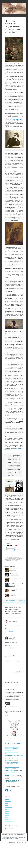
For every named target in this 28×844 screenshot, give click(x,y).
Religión (6, 819)
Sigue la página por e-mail (11, 689)
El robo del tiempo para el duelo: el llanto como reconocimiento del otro (13, 771)
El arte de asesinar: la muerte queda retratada (15, 569)
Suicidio (16, 560)
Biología (14, 558)
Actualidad (7, 799)
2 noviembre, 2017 (15, 35)
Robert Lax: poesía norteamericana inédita (14, 574)
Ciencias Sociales (8, 807)
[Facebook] (6, 790)
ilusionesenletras (16, 625)
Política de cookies (15, 838)
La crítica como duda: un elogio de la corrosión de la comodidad (12, 780)
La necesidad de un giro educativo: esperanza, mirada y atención (12, 763)
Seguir (7, 703)
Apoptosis (11, 558)
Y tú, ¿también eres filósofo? (15, 578)
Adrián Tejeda (8, 35)
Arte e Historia (8, 801)
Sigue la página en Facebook (11, 682)
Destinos (7, 811)
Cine (6, 809)
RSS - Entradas (9, 828)
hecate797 (12, 638)
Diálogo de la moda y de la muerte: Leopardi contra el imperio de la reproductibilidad (12, 748)
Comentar (18, 671)
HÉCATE (15, 642)
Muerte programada (16, 559)
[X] (10, 790)
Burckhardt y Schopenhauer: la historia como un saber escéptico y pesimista (13, 776)
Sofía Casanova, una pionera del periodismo (10, 601)
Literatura (7, 815)
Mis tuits (7, 715)
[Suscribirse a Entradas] (5, 828)
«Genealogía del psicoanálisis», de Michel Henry (15, 594)
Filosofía (18, 557)
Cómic (6, 803)
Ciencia (15, 557)
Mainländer (9, 559)
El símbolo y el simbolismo (22, 601)
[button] (9, 485)
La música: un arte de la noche (11, 752)
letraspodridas (13, 621)
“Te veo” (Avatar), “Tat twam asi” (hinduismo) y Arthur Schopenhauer (16, 585)
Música (6, 817)
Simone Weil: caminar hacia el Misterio (13, 743)
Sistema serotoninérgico (9, 560)
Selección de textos (9, 821)
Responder (11, 631)
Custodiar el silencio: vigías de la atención (14, 755)
